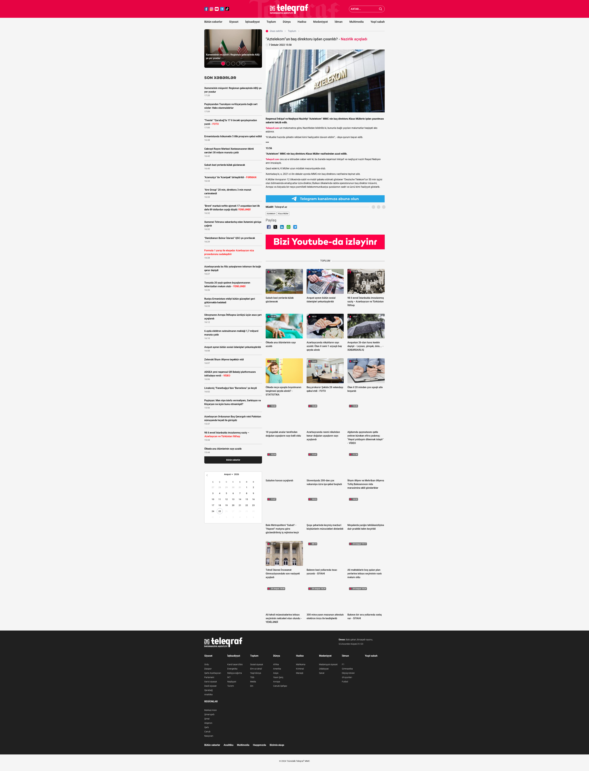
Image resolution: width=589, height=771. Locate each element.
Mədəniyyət (320, 21)
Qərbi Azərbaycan (212, 673)
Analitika (208, 694)
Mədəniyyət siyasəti (328, 664)
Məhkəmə (300, 664)
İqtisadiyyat (252, 21)
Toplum (271, 21)
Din (251, 686)
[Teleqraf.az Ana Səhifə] (289, 9)
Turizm (230, 686)
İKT (229, 677)
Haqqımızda (259, 745)
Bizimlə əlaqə (277, 745)
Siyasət (233, 21)
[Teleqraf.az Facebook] (206, 9)
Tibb (252, 677)
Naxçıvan (208, 736)
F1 (343, 664)
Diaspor (208, 668)
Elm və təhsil (256, 668)
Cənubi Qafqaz (280, 686)
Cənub (207, 731)
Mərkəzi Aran (210, 710)
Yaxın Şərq (278, 677)
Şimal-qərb (209, 714)
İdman (339, 21)
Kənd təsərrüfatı (235, 664)
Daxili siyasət (210, 686)
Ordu (206, 664)
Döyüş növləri (348, 673)
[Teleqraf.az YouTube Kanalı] (325, 241)
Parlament (209, 677)
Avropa (276, 681)
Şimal (207, 718)
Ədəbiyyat (324, 668)
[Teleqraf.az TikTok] (227, 9)
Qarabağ (208, 690)
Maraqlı (299, 673)
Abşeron (208, 723)
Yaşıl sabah (378, 21)
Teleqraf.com (272, 128)
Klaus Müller (283, 214)
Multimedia (356, 21)
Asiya (275, 673)
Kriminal (300, 668)
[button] (223, 63)
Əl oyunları (347, 677)
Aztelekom (271, 214)
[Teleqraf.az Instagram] (212, 9)
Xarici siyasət (210, 681)
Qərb (206, 727)
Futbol (345, 681)
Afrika (276, 664)
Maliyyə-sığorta (234, 673)
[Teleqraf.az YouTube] (217, 9)
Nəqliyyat (231, 681)
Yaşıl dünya (255, 673)
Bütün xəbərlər (213, 21)
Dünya (287, 21)
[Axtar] (381, 9)
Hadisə (302, 21)
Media (253, 681)
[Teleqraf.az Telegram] (222, 9)
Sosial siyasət (256, 664)
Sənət (321, 673)
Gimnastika (347, 668)
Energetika (232, 668)
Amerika (277, 668)
